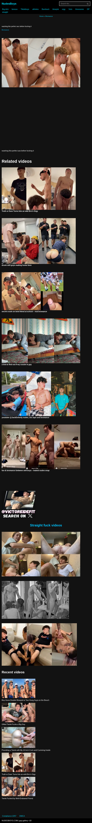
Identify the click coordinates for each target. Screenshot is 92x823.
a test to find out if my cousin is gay (17, 364)
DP (88, 9)
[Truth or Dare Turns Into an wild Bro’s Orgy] (18, 763)
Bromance (49, 16)
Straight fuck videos (46, 525)
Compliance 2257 (9, 816)
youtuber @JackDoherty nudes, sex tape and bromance (25, 417)
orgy (63, 9)
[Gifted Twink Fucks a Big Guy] (18, 713)
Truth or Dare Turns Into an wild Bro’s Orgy (20, 211)
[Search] (87, 3)
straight (5, 12)
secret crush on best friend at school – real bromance (24, 311)
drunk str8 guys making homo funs (17, 265)
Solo (70, 9)
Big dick (5, 9)
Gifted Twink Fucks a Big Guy (13, 724)
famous (15, 9)
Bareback (45, 9)
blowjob (56, 9)
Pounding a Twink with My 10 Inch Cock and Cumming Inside (26, 750)
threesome (79, 9)
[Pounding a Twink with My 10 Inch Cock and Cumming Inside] (18, 738)
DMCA (22, 816)
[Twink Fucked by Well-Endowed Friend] (18, 787)
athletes (35, 9)
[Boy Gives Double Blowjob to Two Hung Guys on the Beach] (18, 689)
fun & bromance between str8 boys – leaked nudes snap (25, 470)
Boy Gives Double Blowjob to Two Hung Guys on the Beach (25, 700)
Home (41, 16)
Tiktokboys (25, 9)
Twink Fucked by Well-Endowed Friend (17, 798)
